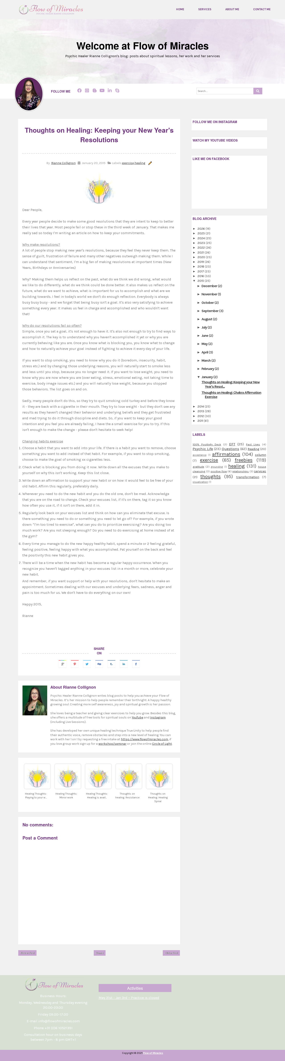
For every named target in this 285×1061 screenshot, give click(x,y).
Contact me (262, 9)
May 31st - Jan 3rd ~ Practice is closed (129, 998)
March (206, 360)
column (260, 455)
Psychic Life (203, 449)
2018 (201, 266)
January (207, 377)
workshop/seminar (112, 744)
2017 (201, 271)
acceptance (199, 455)
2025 (201, 233)
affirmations (226, 454)
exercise (128, 163)
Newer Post (27, 953)
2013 (201, 411)
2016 (201, 276)
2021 (201, 252)
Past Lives (253, 444)
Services (204, 9)
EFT (232, 444)
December (210, 286)
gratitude (198, 466)
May (205, 344)
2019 (201, 262)
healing (139, 163)
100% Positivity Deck (207, 444)
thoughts (210, 476)
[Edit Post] (149, 163)
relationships (240, 471)
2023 (201, 243)
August (207, 319)
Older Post (171, 953)
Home (180, 9)
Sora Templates (134, 1057)
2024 (201, 238)
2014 (201, 406)
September (210, 311)
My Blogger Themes (162, 1057)
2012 (201, 416)
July (205, 327)
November (210, 294)
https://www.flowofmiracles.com (144, 739)
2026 (201, 229)
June (205, 335)
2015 (201, 281)
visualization (200, 482)
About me (232, 9)
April (205, 352)
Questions (230, 449)
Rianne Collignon (63, 163)
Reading (253, 449)
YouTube (137, 717)
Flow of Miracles (153, 1053)
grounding (217, 466)
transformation (247, 477)
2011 (200, 421)
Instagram (158, 717)
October (208, 302)
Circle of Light (162, 744)
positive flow (219, 471)
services (260, 471)
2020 (201, 257)
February (208, 369)
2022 (201, 248)
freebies (243, 460)
